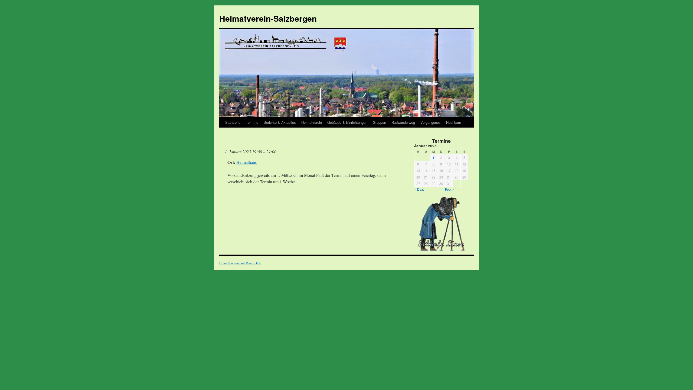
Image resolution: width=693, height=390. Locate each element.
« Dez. (419, 189)
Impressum (236, 263)
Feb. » (449, 189)
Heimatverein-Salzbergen (268, 18)
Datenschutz (253, 263)
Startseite (232, 122)
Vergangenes (430, 122)
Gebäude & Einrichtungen (347, 122)
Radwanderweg (403, 122)
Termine (252, 122)
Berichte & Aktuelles (280, 122)
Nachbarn (453, 122)
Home (223, 263)
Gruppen (379, 122)
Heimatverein (311, 122)
